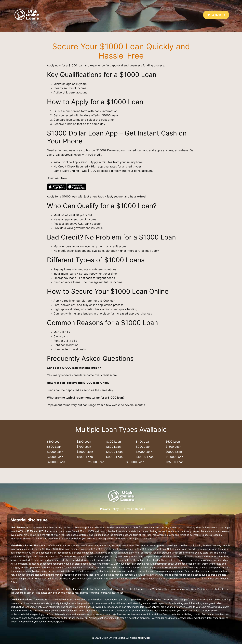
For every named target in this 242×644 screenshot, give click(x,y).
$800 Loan (113, 446)
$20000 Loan (56, 462)
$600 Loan (54, 446)
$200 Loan (84, 441)
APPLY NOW (214, 14)
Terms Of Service (133, 509)
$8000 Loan (85, 457)
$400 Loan (143, 441)
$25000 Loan (95, 462)
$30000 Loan (135, 462)
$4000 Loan (114, 451)
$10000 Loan (145, 457)
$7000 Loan (55, 457)
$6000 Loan (173, 451)
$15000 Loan (174, 457)
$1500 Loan (173, 446)
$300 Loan (113, 441)
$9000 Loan (114, 457)
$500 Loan (172, 441)
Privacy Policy (109, 509)
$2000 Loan (55, 451)
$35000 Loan (174, 462)
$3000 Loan (85, 451)
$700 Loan (84, 446)
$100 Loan (54, 441)
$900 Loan (143, 446)
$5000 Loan (144, 451)
